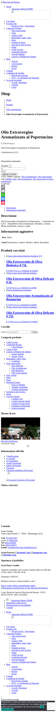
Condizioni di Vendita (15, 73)
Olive (13, 33)
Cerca (35, 332)
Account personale (14, 80)
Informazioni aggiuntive (16, 210)
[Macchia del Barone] (10, 2)
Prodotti (9, 105)
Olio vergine (11, 375)
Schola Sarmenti (18, 408)
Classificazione (12, 456)
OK (42, 707)
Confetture (15, 361)
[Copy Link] (28, 187)
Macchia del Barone (9, 441)
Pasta (13, 40)
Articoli (14, 61)
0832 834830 (10, 543)
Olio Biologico (17, 370)
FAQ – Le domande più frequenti (25, 78)
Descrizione (11, 208)
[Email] (28, 191)
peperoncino (6, 181)
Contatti (9, 71)
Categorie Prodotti (13, 28)
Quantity (4, 166)
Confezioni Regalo (19, 52)
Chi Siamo (10, 21)
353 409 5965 (11, 538)
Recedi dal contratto (19, 75)
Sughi (13, 47)
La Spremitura (12, 461)
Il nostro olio (11, 24)
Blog (8, 59)
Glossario (10, 468)
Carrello (14, 85)
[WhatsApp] (28, 195)
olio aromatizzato (25, 179)
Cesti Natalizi (17, 347)
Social (14, 68)
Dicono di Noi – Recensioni (23, 26)
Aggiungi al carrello (9, 174)
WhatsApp (13, 540)
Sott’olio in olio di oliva (21, 45)
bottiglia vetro (11, 179)
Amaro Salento (17, 354)
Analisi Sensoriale (13, 463)
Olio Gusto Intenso (19, 373)
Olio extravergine (18, 31)
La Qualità (10, 458)
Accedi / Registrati (19, 82)
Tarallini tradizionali (19, 389)
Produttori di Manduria (20, 406)
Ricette (14, 66)
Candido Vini (17, 399)
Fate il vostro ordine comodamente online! (18, 585)
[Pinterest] (28, 203)
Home (8, 6)
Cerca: (3, 332)
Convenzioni (16, 64)
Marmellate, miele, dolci (21, 38)
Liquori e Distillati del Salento (23, 57)
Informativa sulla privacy (16, 603)
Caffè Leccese (17, 49)
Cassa (13, 87)
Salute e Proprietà (13, 466)
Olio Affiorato (17, 366)
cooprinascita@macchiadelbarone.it (22, 547)
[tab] (30, 208)
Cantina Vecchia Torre (20, 403)
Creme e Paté (16, 35)
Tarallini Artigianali (19, 387)
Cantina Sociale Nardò (20, 401)
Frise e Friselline (18, 385)
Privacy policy (7, 710)
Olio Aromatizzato (13, 109)
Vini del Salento (18, 54)
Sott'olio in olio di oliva (15, 392)
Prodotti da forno (18, 42)
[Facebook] (28, 199)
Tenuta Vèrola (17, 356)
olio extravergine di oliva (43, 179)
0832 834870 (11, 545)
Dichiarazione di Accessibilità (18, 605)
